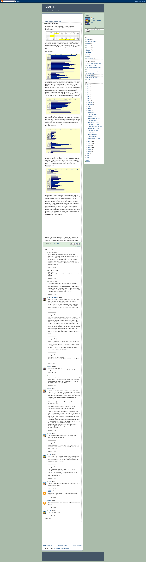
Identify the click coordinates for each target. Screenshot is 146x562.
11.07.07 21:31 (52, 515)
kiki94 (49, 491)
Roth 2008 (88, 79)
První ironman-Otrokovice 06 (93, 69)
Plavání (88, 45)
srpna (89, 110)
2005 (88, 155)
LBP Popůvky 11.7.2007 (94, 128)
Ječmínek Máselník (53, 297)
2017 (88, 84)
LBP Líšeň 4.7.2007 (93, 134)
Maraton (88, 50)
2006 (88, 153)
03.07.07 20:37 (52, 352)
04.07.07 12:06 (52, 385)
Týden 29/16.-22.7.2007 (93, 120)
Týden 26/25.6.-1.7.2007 (94, 138)
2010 (88, 94)
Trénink (78, 246)
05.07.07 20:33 (52, 464)
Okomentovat (48, 518)
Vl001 (49, 388)
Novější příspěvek (47, 545)
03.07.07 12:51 (52, 267)
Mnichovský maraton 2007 (92, 77)
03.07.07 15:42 (52, 336)
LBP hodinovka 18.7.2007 (94, 122)
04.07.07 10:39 (52, 373)
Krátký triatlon (89, 58)
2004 (88, 157)
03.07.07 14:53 (52, 294)
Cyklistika (88, 52)
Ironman (88, 47)
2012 (88, 90)
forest (49, 366)
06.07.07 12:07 (52, 478)
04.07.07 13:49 (52, 430)
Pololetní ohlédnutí (92, 136)
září (89, 108)
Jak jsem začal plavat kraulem (93, 67)
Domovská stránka (62, 545)
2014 (88, 86)
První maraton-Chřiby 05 (92, 65)
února (89, 149)
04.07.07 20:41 (52, 451)
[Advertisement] (62, 17)
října (89, 106)
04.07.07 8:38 (51, 363)
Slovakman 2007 (90, 75)
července (90, 112)
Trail (87, 54)
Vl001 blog (51, 7)
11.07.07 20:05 (52, 507)
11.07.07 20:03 (52, 497)
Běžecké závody (90, 41)
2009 (88, 96)
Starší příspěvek (77, 545)
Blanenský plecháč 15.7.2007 (95, 126)
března (90, 147)
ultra (87, 56)
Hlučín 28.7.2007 (92, 116)
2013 (88, 88)
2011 (88, 92)
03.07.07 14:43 (52, 278)
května (90, 143)
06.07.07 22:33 (52, 488)
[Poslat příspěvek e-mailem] (70, 243)
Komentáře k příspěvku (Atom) (61, 548)
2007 (88, 101)
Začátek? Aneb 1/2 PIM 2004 (93, 63)
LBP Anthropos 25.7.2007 (94, 118)
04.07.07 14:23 (52, 440)
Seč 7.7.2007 (91, 132)
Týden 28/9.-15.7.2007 (93, 124)
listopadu (90, 104)
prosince (90, 102)
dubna (89, 145)
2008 (88, 98)
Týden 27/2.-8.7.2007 (93, 130)
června (90, 141)
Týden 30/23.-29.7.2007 (93, 114)
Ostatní (88, 43)
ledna (89, 151)
